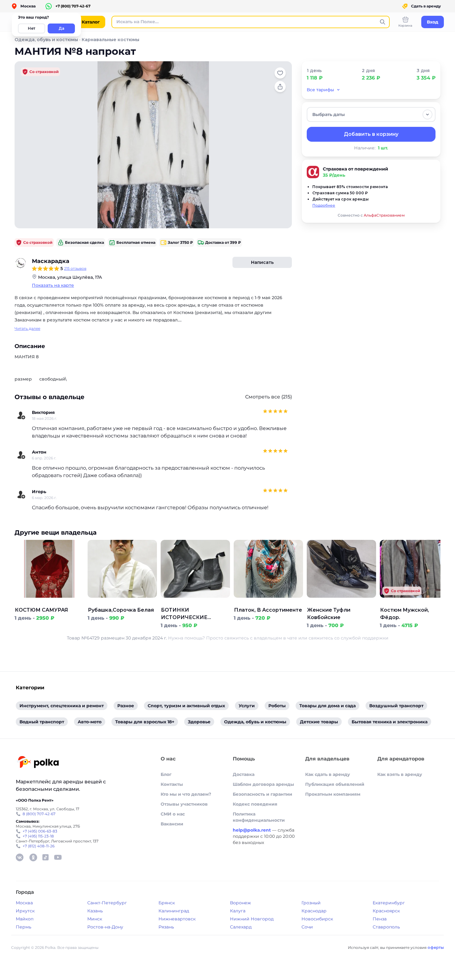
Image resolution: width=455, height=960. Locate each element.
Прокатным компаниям (332, 794)
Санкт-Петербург (107, 903)
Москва (24, 903)
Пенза (380, 919)
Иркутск (25, 911)
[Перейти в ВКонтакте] (19, 857)
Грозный (311, 903)
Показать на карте (53, 285)
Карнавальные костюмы (110, 39)
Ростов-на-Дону (105, 927)
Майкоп (24, 919)
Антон (39, 452)
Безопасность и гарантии (262, 794)
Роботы (277, 705)
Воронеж (240, 903)
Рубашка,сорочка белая (121, 610)
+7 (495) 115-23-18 (38, 836)
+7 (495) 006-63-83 (40, 831)
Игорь (39, 491)
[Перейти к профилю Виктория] (21, 415)
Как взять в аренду (399, 774)
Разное (125, 705)
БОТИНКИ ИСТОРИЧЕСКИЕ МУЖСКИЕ (184, 614)
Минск (94, 919)
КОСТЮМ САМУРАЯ (41, 610)
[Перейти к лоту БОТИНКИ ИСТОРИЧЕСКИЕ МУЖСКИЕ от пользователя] (195, 602)
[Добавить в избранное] (280, 73)
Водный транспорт (42, 722)
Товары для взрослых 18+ (144, 722)
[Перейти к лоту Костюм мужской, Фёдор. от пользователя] (414, 602)
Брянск (166, 903)
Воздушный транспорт (396, 705)
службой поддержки (364, 638)
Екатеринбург (389, 903)
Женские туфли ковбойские (328, 613)
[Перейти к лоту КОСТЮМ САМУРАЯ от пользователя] (49, 602)
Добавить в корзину (371, 134)
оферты (435, 947)
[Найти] (382, 22)
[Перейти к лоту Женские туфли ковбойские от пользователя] (341, 602)
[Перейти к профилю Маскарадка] (21, 263)
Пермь (23, 927)
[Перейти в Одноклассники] (33, 857)
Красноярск (386, 911)
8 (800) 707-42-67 (39, 813)
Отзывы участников (184, 804)
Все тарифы (320, 90)
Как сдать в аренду (327, 774)
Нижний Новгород (252, 919)
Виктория (43, 412)
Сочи (307, 927)
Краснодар (314, 911)
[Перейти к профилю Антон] (21, 455)
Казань (95, 911)
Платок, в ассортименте (268, 610)
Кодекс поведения (255, 804)
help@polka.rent (252, 830)
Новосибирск (317, 919)
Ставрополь (386, 927)
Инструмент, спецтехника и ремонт (62, 705)
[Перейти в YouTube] (58, 857)
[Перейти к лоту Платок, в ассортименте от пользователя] (268, 602)
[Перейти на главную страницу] (38, 762)
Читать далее (27, 328)
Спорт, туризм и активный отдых (186, 705)
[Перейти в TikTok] (45, 857)
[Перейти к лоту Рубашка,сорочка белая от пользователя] (122, 602)
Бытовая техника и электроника (389, 722)
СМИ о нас (173, 814)
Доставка (243, 774)
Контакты (172, 784)
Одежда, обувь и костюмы (46, 39)
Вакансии (172, 824)
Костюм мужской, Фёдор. (404, 613)
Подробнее (323, 205)
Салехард (241, 927)
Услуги (247, 705)
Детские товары (319, 722)
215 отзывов (75, 268)
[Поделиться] (280, 86)
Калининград (173, 911)
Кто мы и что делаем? (186, 794)
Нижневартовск (177, 919)
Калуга (237, 911)
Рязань (166, 927)
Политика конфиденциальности (259, 817)
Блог (166, 774)
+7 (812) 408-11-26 (38, 846)
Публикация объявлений (334, 784)
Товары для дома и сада (327, 705)
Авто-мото (90, 722)
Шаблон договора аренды (263, 784)
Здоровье (199, 722)
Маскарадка (50, 261)
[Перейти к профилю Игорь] (21, 495)
